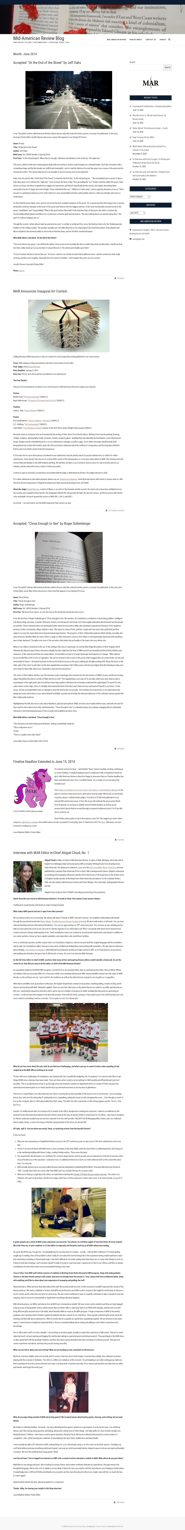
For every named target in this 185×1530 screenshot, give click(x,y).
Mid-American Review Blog (38, 38)
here (103, 822)
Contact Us (151, 40)
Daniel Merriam (34, 367)
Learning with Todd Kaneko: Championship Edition (152, 106)
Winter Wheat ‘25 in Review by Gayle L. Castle (150, 128)
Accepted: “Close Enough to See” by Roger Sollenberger (51, 523)
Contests (121, 510)
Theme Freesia (101, 1526)
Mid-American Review (116, 40)
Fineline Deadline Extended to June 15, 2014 (44, 762)
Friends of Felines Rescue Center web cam (90, 1174)
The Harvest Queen (31, 397)
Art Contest (112, 510)
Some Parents (30, 410)
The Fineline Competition (35, 950)
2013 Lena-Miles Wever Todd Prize (103, 867)
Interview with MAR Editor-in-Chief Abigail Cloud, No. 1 (51, 853)
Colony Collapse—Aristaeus (39, 420)
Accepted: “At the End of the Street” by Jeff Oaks (47, 63)
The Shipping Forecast (32, 428)
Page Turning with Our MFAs (144, 137)
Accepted (120, 278)
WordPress (119, 1526)
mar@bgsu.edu (138, 239)
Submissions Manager (68, 479)
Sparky (21, 270)
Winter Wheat (136, 40)
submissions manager (29, 822)
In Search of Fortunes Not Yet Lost (42, 400)
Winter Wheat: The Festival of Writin (62, 921)
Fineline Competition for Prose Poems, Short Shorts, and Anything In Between (88, 790)
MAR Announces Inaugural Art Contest (40, 291)
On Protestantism (32, 424)
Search (132, 62)
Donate (163, 40)
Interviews (120, 1502)
